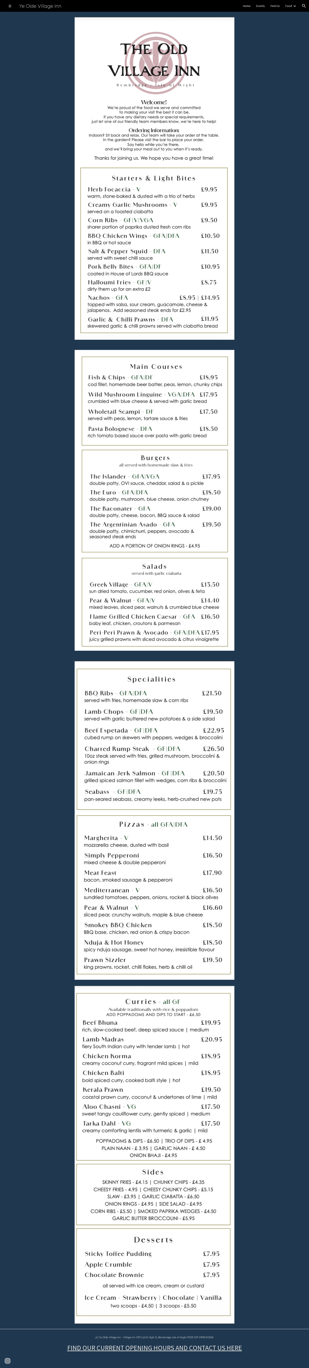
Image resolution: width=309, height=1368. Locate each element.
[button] (304, 6)
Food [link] (288, 6)
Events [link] (260, 6)
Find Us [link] (275, 6)
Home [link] (247, 6)
